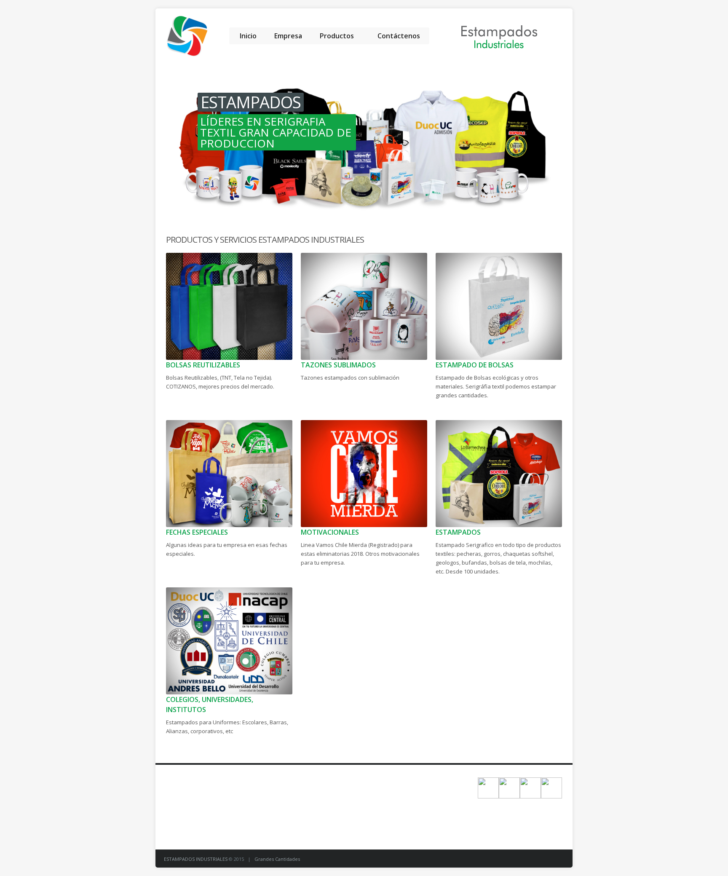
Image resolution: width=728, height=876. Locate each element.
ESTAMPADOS (458, 532)
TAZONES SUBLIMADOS (338, 365)
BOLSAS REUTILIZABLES (203, 365)
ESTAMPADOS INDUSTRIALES (196, 859)
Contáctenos (398, 35)
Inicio (248, 35)
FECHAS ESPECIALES (197, 532)
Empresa (288, 35)
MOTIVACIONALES (330, 532)
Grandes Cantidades (277, 859)
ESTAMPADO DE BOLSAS (475, 365)
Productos (337, 35)
